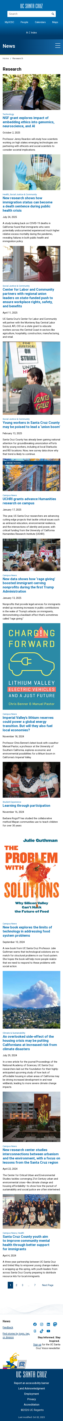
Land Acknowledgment (31, 1388)
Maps (55, 22)
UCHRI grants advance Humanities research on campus (29, 501)
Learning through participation (26, 806)
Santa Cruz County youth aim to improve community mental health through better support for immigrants (26, 1243)
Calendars (40, 22)
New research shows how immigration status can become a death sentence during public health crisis (27, 204)
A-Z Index (31, 32)
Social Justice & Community (23, 194)
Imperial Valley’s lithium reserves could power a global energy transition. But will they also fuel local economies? (28, 724)
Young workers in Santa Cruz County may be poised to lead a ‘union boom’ (31, 425)
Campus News (10, 495)
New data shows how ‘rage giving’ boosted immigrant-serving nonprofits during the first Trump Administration (29, 585)
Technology (8, 114)
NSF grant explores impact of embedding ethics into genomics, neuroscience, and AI (28, 122)
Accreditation (31, 1404)
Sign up (37, 1344)
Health (6, 194)
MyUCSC (9, 22)
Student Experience (12, 802)
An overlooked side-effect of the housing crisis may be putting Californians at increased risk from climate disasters (30, 1043)
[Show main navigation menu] (58, 45)
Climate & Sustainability (14, 1033)
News (9, 46)
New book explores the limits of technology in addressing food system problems (27, 931)
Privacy (31, 1399)
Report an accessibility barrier (31, 1383)
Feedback (8, 1327)
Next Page (47, 1285)
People (24, 22)
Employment (31, 1393)
